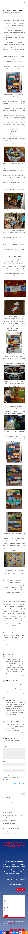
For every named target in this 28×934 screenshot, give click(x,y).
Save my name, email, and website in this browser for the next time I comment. (14, 777)
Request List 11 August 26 (8, 826)
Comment (6, 746)
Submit (5, 915)
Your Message (7, 907)
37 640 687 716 (11, 923)
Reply (23, 676)
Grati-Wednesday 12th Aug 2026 (9, 823)
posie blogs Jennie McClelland (13, 698)
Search (22, 793)
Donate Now (8, 851)
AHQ (5, 12)
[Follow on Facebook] (11, 930)
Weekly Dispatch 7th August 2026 (9, 833)
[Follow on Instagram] (19, 930)
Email (5, 768)
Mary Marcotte (10, 657)
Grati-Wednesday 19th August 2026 (9, 809)
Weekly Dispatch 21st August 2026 (9, 802)
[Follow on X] (15, 930)
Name (5, 761)
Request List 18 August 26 (8, 812)
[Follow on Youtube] (23, 930)
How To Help (20, 889)
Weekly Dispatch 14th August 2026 (9, 820)
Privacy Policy (13, 925)
